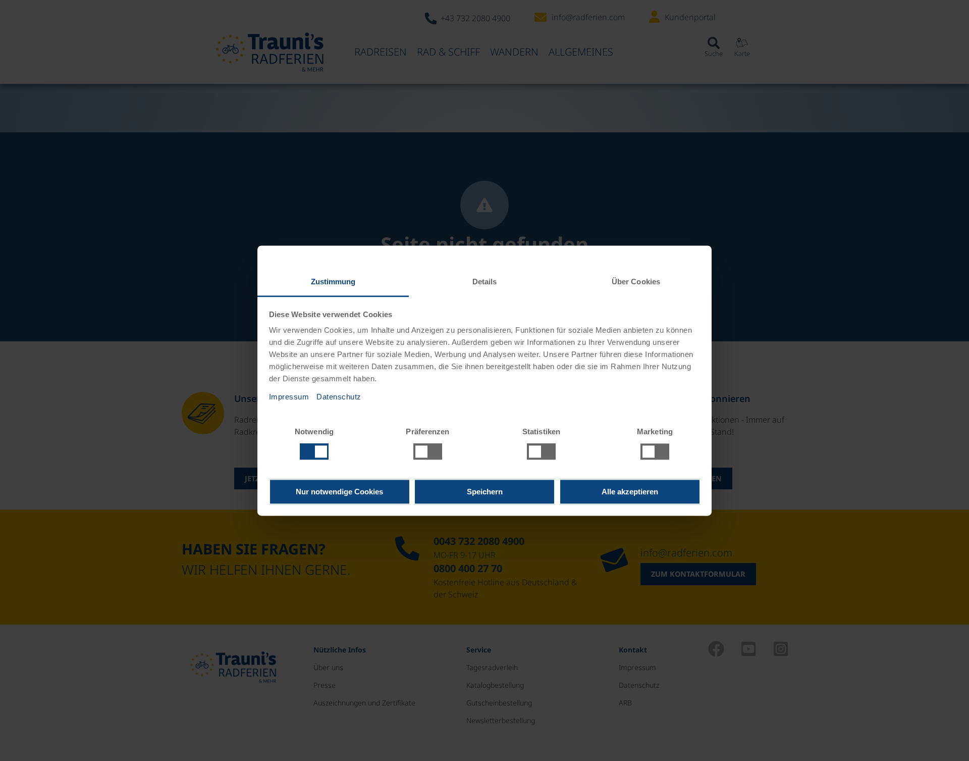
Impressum (289, 396)
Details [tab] (484, 281)
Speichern (485, 491)
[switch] (427, 451)
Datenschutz (338, 396)
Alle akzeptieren (630, 491)
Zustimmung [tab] (333, 281)
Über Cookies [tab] (636, 281)
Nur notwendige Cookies (339, 491)
